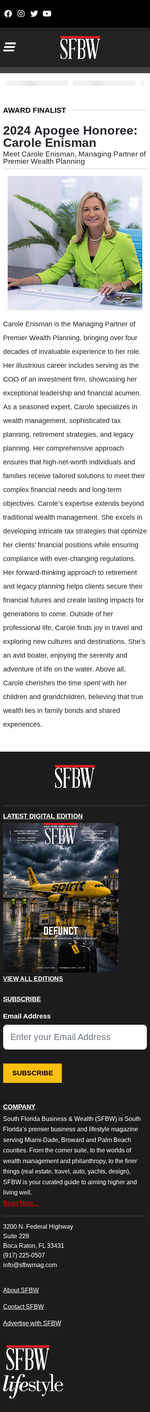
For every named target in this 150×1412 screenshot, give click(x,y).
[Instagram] (21, 14)
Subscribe (32, 1073)
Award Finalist (34, 110)
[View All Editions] (60, 898)
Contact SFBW (23, 1306)
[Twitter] (34, 14)
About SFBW (21, 1290)
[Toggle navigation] (8, 47)
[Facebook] (8, 14)
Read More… (21, 1203)
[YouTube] (47, 14)
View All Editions (33, 979)
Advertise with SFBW (32, 1323)
